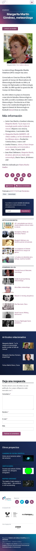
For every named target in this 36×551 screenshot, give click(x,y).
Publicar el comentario (11, 434)
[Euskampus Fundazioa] (28, 515)
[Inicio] (4, 2)
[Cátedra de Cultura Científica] (11, 515)
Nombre (5, 412)
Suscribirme (25, 211)
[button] (7, 175)
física (4, 194)
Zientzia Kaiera (7, 466)
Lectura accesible (10, 29)
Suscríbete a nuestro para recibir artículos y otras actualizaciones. (17, 205)
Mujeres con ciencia (12, 543)
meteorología (11, 194)
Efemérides (5, 10)
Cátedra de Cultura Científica (17, 538)
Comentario (6, 394)
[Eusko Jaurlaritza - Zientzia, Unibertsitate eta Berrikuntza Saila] (18, 527)
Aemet (11, 110)
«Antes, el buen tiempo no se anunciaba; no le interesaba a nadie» (19, 147)
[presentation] (18, 226)
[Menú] (32, 2)
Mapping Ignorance (9, 479)
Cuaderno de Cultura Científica (13, 453)
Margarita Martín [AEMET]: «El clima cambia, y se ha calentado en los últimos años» (18, 136)
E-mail (4, 419)
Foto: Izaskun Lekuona (22, 65)
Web (3, 426)
